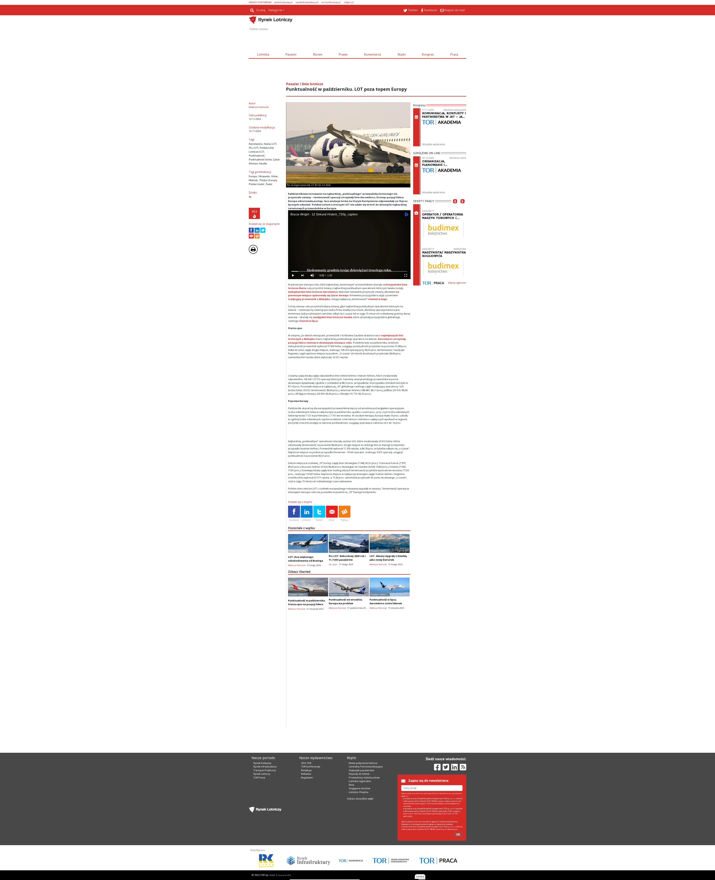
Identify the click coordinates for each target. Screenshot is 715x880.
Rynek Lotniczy (261, 773)
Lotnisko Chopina (358, 792)
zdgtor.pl (349, 2)
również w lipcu (308, 321)
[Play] (293, 275)
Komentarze (372, 54)
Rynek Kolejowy (262, 763)
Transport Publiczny (264, 770)
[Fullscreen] (405, 275)
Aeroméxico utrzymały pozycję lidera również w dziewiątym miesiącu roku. (347, 340)
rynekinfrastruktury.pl (307, 2)
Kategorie (275, 10)
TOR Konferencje (310, 766)
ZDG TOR (306, 763)
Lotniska (263, 54)
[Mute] (312, 275)
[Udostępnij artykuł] (257, 230)
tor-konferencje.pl (331, 2)
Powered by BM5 (284, 875)
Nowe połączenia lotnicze (363, 763)
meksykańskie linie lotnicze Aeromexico (313, 291)
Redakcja (306, 770)
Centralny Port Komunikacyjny (366, 766)
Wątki (402, 54)
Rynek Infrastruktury (265, 766)
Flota (351, 784)
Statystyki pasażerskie (361, 770)
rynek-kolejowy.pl (283, 2)
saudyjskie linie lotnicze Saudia (332, 317)
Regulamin (307, 777)
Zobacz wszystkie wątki (360, 798)
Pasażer (291, 54)
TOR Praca (259, 777)
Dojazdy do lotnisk (359, 773)
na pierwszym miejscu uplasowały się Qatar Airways (343, 293)
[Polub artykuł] (251, 230)
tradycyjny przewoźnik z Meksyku (309, 299)
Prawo (343, 54)
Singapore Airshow (359, 788)
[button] (455, 206)
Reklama (306, 773)
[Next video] (302, 275)
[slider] (349, 271)
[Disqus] (349, 679)
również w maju (377, 299)
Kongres (428, 54)
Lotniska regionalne (360, 781)
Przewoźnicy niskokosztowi (364, 777)
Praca (454, 54)
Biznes (317, 54)
